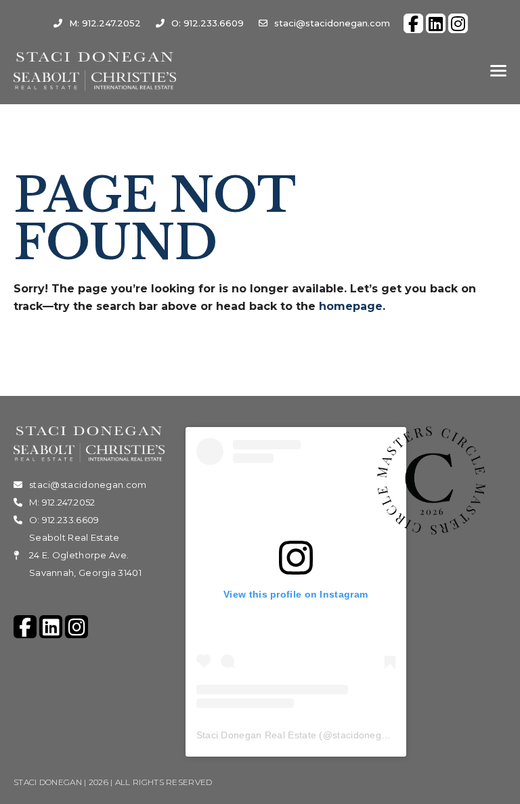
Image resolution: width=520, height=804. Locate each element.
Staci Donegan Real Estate (256, 735)
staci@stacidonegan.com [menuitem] (332, 23)
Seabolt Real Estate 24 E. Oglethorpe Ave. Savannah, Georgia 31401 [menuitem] (85, 555)
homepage (351, 306)
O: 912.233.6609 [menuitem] (207, 23)
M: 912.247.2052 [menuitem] (105, 23)
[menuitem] (413, 23)
